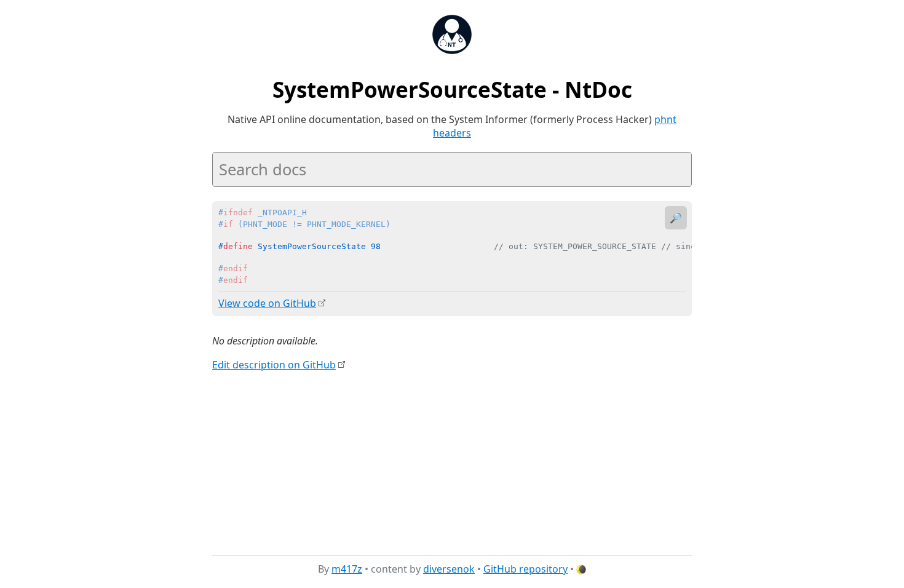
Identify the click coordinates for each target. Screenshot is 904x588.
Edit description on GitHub (274, 364)
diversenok (449, 569)
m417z (346, 569)
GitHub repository (525, 569)
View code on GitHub (267, 303)
